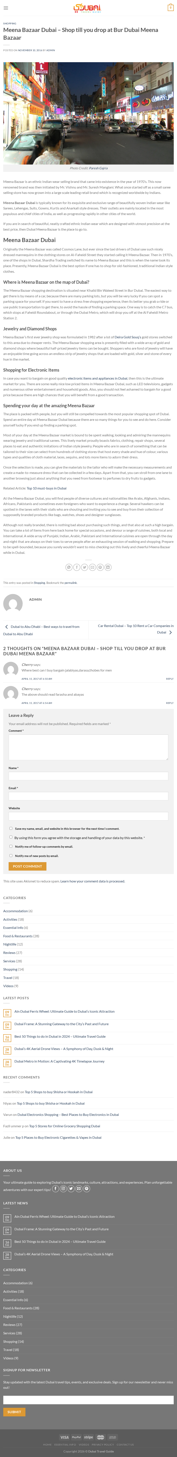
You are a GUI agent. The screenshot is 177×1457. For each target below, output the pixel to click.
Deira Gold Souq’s (128, 337)
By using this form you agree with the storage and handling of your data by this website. (79, 838)
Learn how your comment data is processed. (92, 881)
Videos (8, 986)
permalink (71, 582)
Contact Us (125, 1444)
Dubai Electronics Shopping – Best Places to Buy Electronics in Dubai (68, 1114)
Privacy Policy (103, 1444)
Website (14, 808)
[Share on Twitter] (84, 567)
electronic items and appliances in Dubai (97, 378)
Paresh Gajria (98, 168)
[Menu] (5, 8)
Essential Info (13, 927)
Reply (170, 678)
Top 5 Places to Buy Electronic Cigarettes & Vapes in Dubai (58, 1137)
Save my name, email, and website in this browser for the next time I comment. (67, 828)
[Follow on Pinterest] (86, 1188)
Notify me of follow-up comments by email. (44, 846)
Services (9, 961)
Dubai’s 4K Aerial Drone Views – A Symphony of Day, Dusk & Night (63, 1049)
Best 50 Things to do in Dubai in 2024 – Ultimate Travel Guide (60, 1036)
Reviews (9, 952)
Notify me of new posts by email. (36, 856)
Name (14, 768)
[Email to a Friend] (92, 567)
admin (50, 50)
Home (47, 1444)
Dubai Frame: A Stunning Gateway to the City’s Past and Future (61, 1024)
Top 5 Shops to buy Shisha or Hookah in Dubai (59, 1092)
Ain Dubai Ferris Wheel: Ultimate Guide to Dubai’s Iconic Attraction (64, 1011)
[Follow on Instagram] (63, 1188)
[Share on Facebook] (76, 567)
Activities (10, 919)
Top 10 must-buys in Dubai (46, 488)
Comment (16, 730)
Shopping (9, 23)
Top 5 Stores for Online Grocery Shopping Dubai (64, 1126)
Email (13, 788)
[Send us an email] (78, 1188)
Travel (7, 978)
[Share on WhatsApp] (69, 567)
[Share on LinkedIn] (108, 567)
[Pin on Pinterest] (100, 567)
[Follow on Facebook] (55, 1188)
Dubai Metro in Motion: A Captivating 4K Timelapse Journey (59, 1061)
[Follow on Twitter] (71, 1188)
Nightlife (9, 944)
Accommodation (15, 911)
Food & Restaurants (18, 936)
